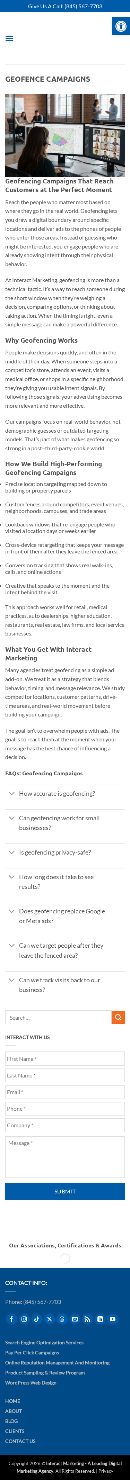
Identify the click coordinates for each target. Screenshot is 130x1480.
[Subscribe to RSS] (87, 1319)
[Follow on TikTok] (37, 1319)
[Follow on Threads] (62, 1319)
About (13, 1411)
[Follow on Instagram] (24, 1319)
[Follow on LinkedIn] (100, 1319)
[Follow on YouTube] (113, 1319)
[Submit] (118, 1017)
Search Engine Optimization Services (44, 1342)
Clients (14, 1431)
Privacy (105, 1470)
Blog (11, 1421)
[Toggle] (11, 794)
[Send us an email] (75, 1319)
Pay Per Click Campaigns (32, 1352)
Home (12, 1401)
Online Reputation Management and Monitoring (57, 1362)
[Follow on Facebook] (11, 1319)
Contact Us (20, 1441)
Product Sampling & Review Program (45, 1373)
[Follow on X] (49, 1319)
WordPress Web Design (31, 1383)
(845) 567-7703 (83, 6)
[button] (9, 38)
